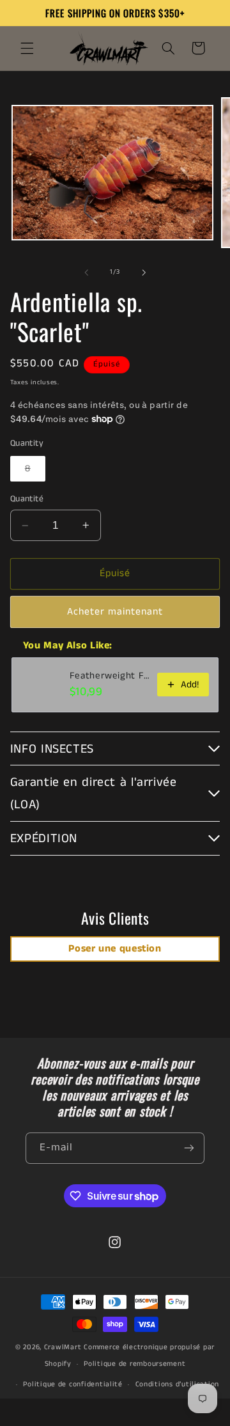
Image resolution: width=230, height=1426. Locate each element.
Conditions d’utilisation (177, 1384)
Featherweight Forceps (110, 676)
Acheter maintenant (115, 612)
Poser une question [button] (114, 948)
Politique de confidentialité (73, 1384)
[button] (27, 48)
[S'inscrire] (189, 1148)
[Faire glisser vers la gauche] (86, 272)
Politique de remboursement (134, 1364)
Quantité (26, 499)
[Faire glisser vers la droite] (144, 272)
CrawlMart (63, 1347)
